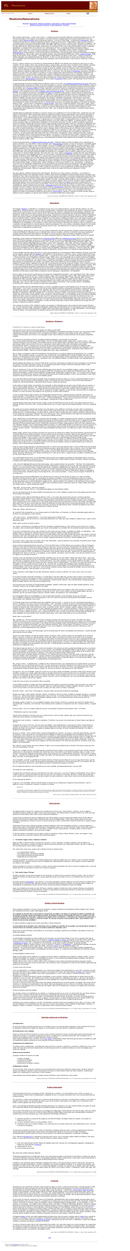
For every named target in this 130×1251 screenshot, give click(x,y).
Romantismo (84, 40)
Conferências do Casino (69, 238)
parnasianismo (50, 185)
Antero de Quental (85, 54)
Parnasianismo (58, 187)
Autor (68, 13)
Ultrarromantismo (18, 52)
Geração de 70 (28, 1136)
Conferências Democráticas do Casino (77, 83)
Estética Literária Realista (69, 23)
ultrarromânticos (58, 143)
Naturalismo (33, 23)
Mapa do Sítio (49, 13)
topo (49, 1237)
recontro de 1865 (49, 103)
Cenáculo (66, 25)
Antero (49, 93)
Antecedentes (56, 23)
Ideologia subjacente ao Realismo (39, 25)
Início (30, 13)
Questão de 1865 (32, 88)
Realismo (25, 23)
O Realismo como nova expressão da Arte (51, 91)
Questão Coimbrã (28, 40)
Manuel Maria (16, 1244)
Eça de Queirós (77, 1190)
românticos (37, 1144)
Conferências (67, 944)
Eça (46, 1038)
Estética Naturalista (56, 25)
